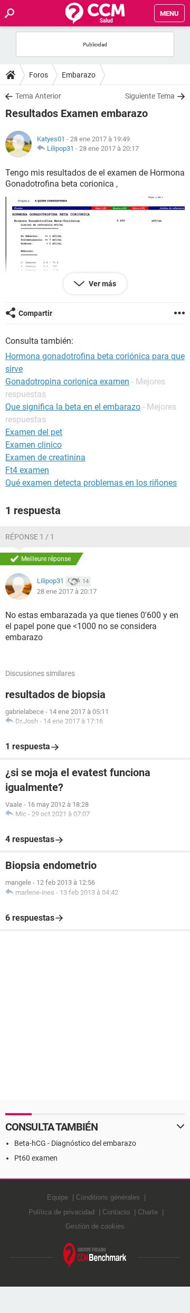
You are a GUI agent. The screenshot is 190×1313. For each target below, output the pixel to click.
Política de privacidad (61, 1212)
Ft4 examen (27, 470)
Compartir (35, 313)
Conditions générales (108, 1197)
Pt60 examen (36, 1158)
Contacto (116, 1212)
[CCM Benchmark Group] (95, 1256)
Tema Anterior (38, 96)
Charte (148, 1212)
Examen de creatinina (45, 457)
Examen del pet (33, 432)
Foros (38, 75)
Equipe (57, 1197)
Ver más (101, 283)
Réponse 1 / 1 (29, 537)
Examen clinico (33, 445)
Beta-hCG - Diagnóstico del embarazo (75, 1143)
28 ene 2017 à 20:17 (109, 148)
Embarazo (79, 75)
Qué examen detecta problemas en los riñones (91, 483)
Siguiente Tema (150, 96)
